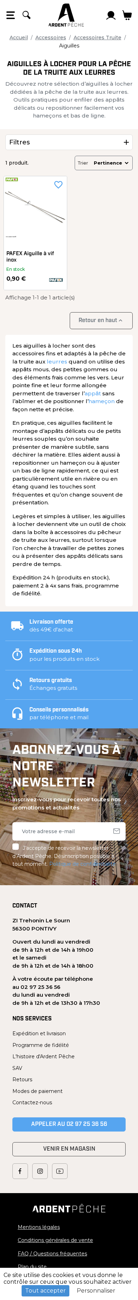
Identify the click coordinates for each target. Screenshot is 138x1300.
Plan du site (32, 1267)
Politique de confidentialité (82, 864)
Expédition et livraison (39, 1033)
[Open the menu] (10, 15)
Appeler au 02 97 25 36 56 (69, 1124)
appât (93, 393)
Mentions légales (39, 1227)
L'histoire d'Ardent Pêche (43, 1056)
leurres (57, 361)
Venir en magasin (69, 1149)
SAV (17, 1068)
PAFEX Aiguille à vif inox (30, 257)
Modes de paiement (37, 1091)
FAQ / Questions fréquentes (52, 1253)
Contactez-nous (32, 1102)
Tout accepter (45, 1290)
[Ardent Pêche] (66, 15)
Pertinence (108, 163)
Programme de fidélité (40, 1045)
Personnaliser (96, 1290)
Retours (22, 1079)
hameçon (101, 401)
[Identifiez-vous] (111, 15)
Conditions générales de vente (55, 1240)
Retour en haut (101, 320)
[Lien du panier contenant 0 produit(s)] (127, 15)
